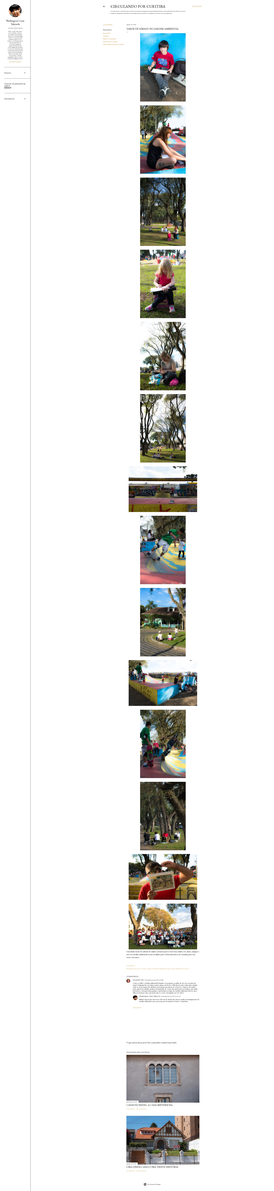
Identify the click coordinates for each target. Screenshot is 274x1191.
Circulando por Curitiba (138, 6)
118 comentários (141, 1109)
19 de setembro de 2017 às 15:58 (154, 980)
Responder (137, 1007)
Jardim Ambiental (109, 39)
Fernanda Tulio (138, 980)
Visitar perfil (15, 62)
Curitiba (106, 36)
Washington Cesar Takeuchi (149, 996)
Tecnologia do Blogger (154, 1184)
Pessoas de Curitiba (110, 42)
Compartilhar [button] (107, 25)
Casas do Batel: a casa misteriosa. (149, 1105)
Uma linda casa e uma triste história (152, 1167)
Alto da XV (107, 33)
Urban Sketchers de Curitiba (113, 44)
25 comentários (141, 1171)
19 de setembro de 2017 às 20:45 (170, 996)
